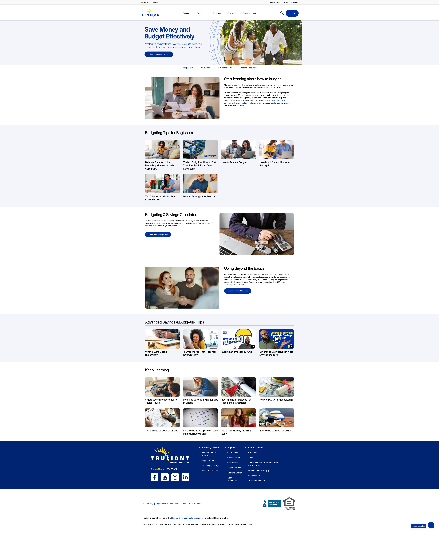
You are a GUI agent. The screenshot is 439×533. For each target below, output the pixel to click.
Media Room (254, 475)
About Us (252, 452)
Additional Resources (248, 68)
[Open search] (282, 13)
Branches (294, 2)
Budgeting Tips (188, 68)
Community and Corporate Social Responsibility (263, 464)
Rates (272, 2)
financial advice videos (276, 100)
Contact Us (232, 452)
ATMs (286, 2)
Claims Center (233, 457)
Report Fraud (208, 460)
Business (154, 2)
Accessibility (148, 504)
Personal (144, 2)
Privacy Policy (195, 504)
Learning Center (234, 473)
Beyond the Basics (225, 68)
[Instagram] (175, 477)
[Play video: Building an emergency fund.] (238, 339)
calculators (228, 103)
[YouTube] (165, 477)
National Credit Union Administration (186, 518)
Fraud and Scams (210, 470)
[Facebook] (154, 477)
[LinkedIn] (185, 477)
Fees (184, 504)
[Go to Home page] (151, 13)
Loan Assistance (232, 479)
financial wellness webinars (245, 103)
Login (293, 13)
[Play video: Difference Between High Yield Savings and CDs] (277, 339)
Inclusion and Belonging (258, 470)
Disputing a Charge (210, 465)
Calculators (206, 68)
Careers (251, 457)
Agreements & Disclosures (167, 504)
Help (279, 2)
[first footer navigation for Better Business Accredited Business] (271, 504)
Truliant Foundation (256, 480)
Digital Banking (234, 467)
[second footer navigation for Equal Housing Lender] (289, 504)
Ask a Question (419, 526)
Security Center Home (209, 454)
